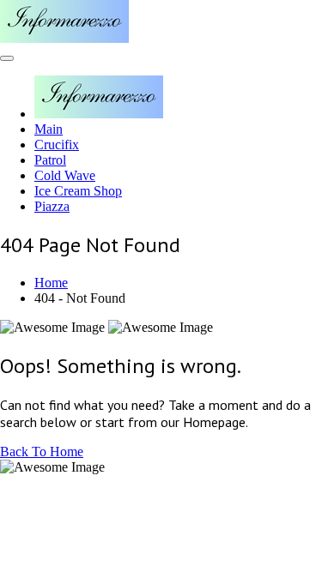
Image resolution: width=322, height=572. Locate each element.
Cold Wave (64, 175)
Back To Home (41, 451)
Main (48, 129)
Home (51, 282)
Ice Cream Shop (78, 191)
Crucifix (56, 144)
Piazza (52, 206)
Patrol (50, 160)
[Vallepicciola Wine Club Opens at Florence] (64, 38)
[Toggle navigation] (7, 58)
